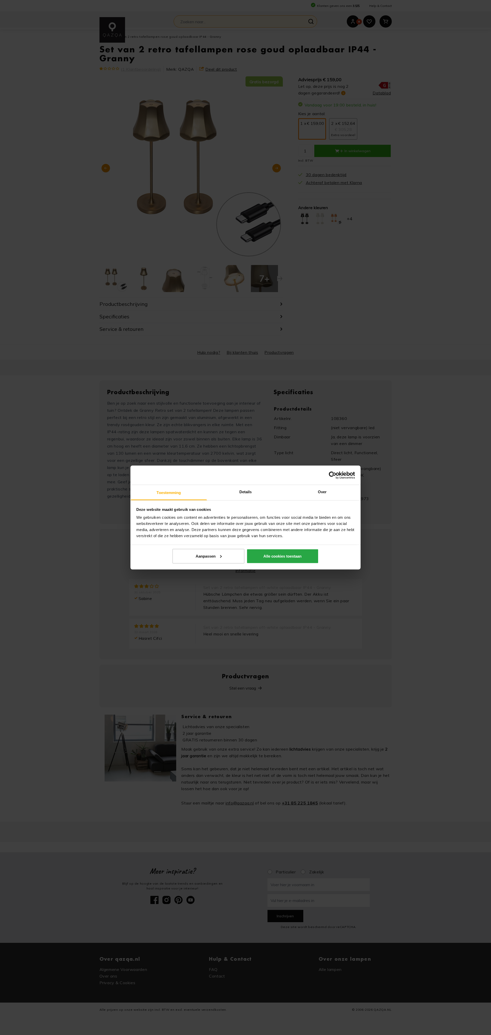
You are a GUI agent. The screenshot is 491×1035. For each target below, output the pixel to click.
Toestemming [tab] (169, 492)
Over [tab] (322, 492)
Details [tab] (245, 492)
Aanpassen (206, 556)
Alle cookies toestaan (282, 556)
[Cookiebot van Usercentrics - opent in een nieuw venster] (332, 475)
